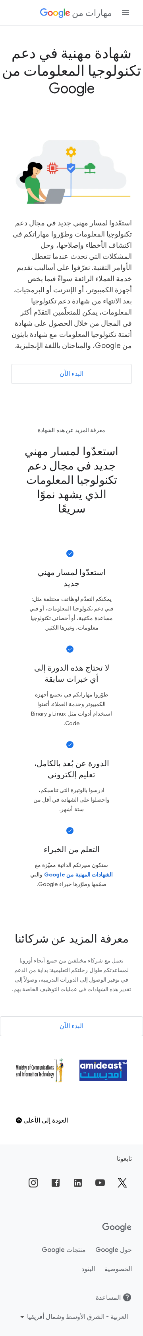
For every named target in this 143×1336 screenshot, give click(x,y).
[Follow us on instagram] (33, 1182)
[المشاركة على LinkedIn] (77, 1182)
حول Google (113, 1250)
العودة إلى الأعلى (45, 1121)
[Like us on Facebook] (55, 1182)
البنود (88, 1269)
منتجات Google (64, 1250)
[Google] (117, 1227)
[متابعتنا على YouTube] (100, 1182)
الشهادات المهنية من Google (78, 874)
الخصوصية (118, 1269)
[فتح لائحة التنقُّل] (125, 12)
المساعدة (108, 1298)
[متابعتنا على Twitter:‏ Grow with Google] (122, 1182)
